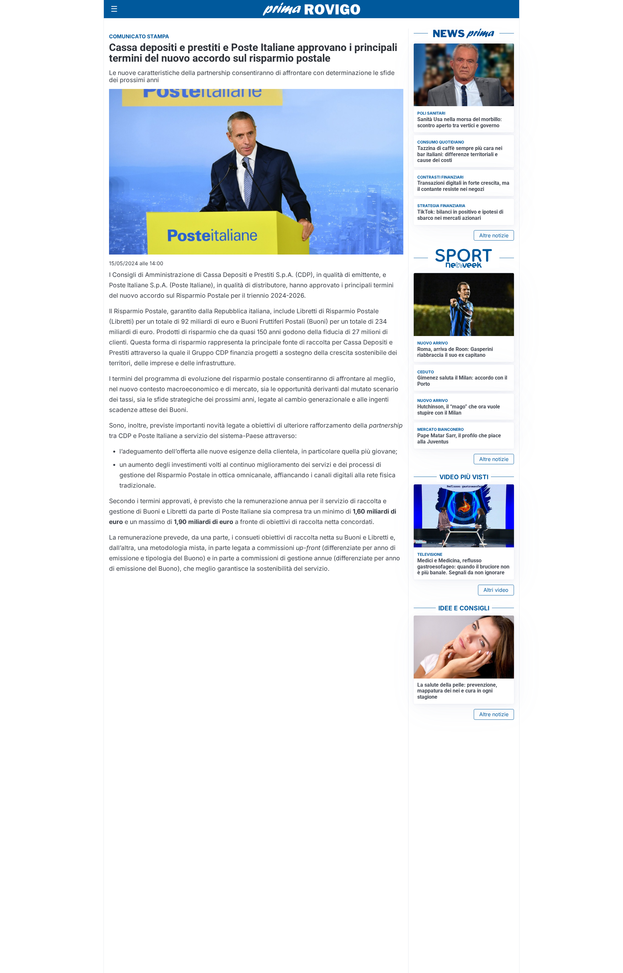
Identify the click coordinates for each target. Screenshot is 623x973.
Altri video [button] (495, 590)
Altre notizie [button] (493, 235)
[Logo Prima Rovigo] (311, 9)
